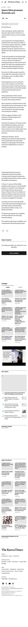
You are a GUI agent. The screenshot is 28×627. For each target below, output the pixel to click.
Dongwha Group (13, 578)
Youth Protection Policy (8, 571)
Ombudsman (13, 569)
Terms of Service (18, 571)
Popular (20, 287)
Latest (8, 287)
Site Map (4, 563)
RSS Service (15, 561)
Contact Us (16, 556)
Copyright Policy (6, 573)
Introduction (5, 556)
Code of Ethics (5, 569)
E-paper (9, 561)
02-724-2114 (6, 589)
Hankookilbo (5, 578)
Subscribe (4, 561)
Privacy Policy (20, 569)
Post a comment (14, 253)
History (10, 556)
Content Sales (22, 561)
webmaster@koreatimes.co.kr (16, 588)
